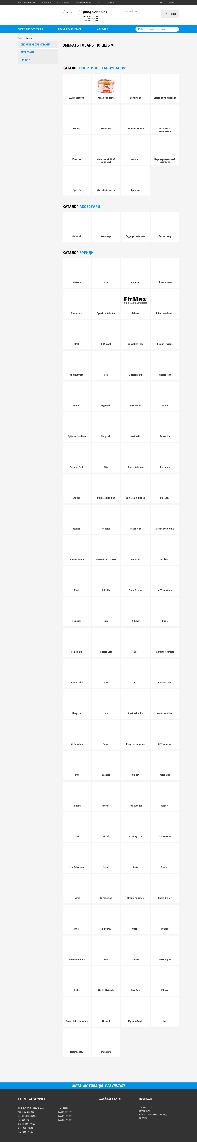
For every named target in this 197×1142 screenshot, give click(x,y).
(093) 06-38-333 (65, 1116)
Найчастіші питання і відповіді (153, 1114)
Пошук (140, 29)
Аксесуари (102, 29)
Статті (98, 3)
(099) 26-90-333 (65, 1120)
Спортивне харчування (30, 29)
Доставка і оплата (26, 3)
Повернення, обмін (82, 3)
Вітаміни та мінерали (70, 29)
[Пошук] (176, 29)
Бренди (25, 60)
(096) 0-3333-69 (95, 12)
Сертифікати (45, 3)
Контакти (110, 3)
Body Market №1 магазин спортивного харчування (36, 16)
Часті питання (62, 3)
